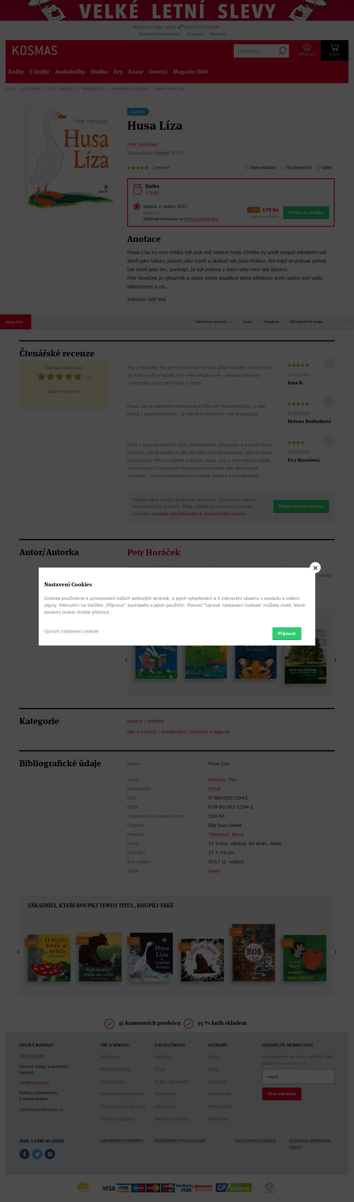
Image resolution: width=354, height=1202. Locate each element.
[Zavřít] (315, 567)
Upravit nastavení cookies (71, 631)
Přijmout (287, 633)
